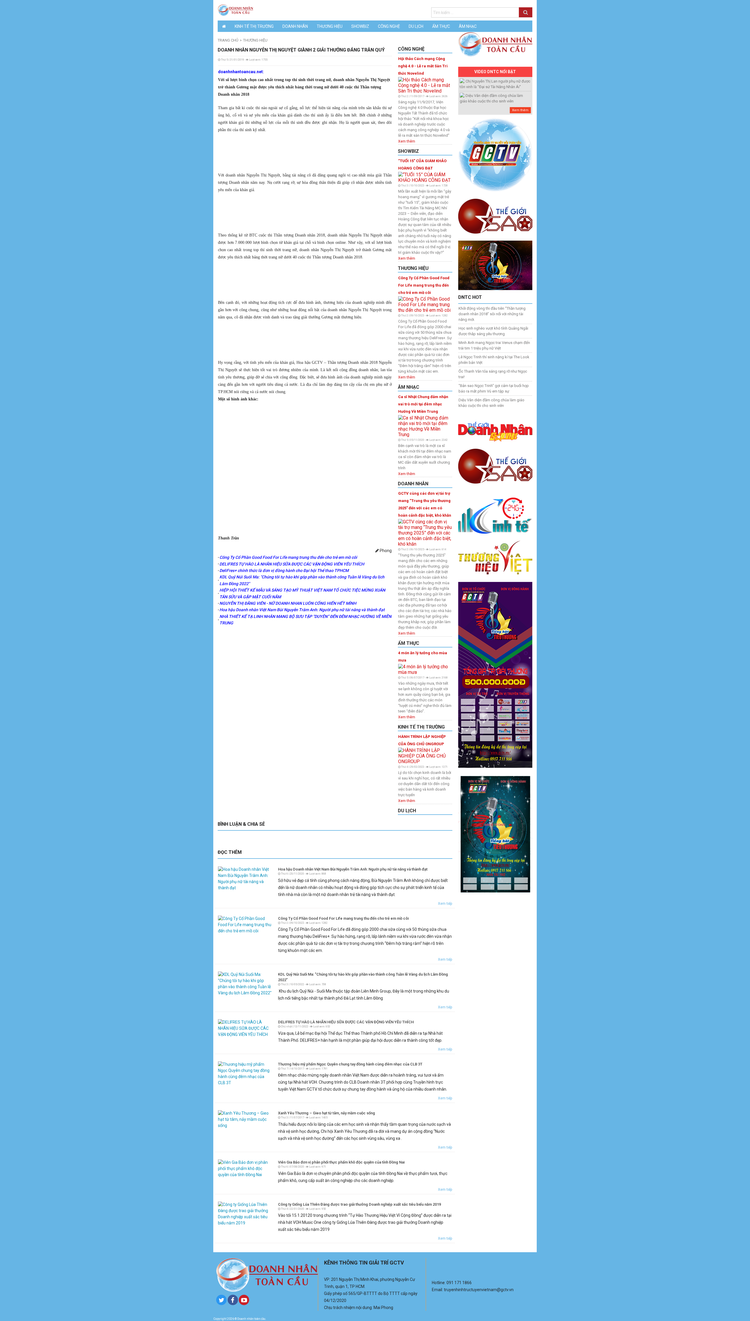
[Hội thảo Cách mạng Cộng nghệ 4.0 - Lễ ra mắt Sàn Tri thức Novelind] (425, 85)
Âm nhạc (468, 26)
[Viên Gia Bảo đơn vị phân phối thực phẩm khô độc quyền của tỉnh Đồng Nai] (245, 1168)
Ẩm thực (441, 26)
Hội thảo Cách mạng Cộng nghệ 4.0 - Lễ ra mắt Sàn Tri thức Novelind (423, 66)
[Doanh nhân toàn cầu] (235, 10)
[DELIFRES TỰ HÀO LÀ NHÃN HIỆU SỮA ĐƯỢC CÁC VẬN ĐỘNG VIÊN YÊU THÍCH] (245, 1028)
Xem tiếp (445, 904)
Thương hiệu (329, 26)
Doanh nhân (295, 26)
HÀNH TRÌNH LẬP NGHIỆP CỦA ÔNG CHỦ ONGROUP (422, 740)
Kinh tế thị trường (254, 26)
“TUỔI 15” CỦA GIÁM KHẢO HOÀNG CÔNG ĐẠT (422, 164)
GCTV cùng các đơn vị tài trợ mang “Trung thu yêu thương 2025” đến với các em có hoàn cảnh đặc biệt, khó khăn (424, 504)
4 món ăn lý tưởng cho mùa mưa (422, 656)
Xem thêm (406, 141)
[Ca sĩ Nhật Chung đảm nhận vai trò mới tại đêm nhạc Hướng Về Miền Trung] (425, 426)
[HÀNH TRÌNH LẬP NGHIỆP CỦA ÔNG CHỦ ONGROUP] (425, 755)
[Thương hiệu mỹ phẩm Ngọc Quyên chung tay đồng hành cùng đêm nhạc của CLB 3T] (245, 1073)
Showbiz (360, 26)
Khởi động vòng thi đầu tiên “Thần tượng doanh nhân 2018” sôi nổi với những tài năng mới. (492, 314)
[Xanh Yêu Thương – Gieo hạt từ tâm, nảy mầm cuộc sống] (245, 1119)
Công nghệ (389, 26)
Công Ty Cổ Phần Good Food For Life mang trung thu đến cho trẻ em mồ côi (423, 285)
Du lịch (416, 26)
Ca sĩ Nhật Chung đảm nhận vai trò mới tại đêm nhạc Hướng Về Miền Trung (423, 404)
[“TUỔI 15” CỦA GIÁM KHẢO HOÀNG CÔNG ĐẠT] (425, 177)
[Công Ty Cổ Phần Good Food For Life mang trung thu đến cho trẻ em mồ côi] (425, 304)
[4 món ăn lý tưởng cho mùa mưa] (425, 669)
